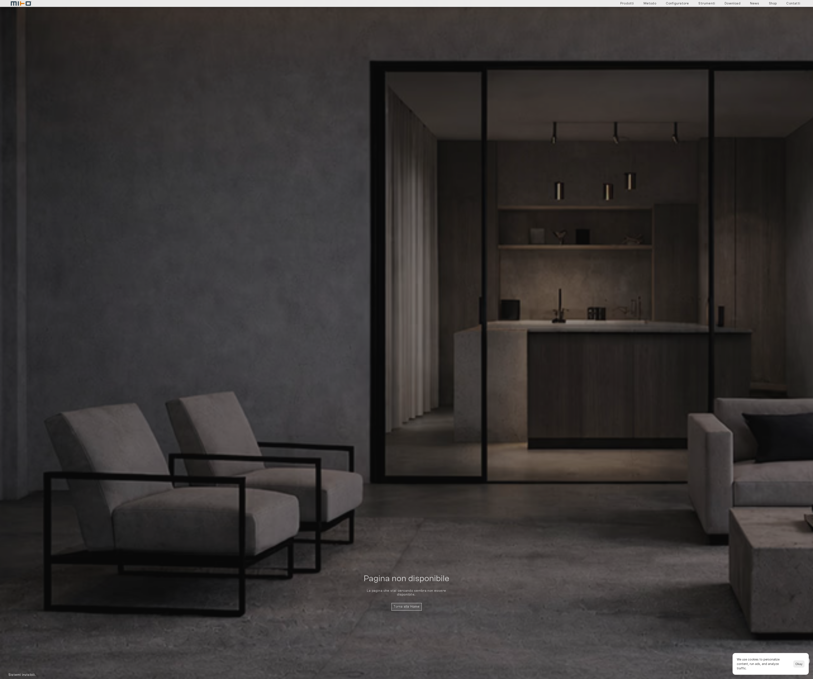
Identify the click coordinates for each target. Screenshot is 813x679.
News (754, 3)
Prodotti (627, 3)
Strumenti (706, 3)
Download (733, 3)
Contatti (793, 3)
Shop (773, 3)
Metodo (650, 3)
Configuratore (677, 3)
